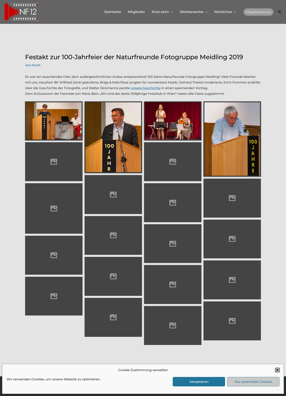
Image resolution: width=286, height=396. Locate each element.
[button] (277, 370)
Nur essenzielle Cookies (253, 382)
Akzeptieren (199, 382)
